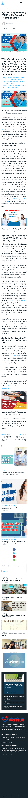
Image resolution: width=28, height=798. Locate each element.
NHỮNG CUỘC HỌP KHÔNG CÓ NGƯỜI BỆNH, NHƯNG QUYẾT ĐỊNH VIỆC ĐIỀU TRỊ (12, 579)
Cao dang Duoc (15, 355)
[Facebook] (14, 549)
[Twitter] (14, 553)
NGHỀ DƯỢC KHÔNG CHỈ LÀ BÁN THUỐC (11, 597)
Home (2, 8)
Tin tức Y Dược (4, 577)
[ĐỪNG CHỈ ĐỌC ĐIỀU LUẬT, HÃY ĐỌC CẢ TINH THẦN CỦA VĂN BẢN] (14, 625)
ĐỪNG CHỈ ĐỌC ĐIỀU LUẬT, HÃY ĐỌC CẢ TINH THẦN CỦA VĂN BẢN (13, 615)
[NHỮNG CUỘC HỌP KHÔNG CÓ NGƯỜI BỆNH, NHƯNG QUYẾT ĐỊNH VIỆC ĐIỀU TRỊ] (14, 589)
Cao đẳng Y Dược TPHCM (17, 300)
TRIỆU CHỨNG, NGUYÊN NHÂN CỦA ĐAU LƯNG (14, 702)
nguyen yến (8, 687)
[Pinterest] (14, 556)
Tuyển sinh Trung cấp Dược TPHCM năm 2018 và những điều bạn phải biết (21, 438)
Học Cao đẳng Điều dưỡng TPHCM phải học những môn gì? (14, 82)
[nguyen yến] (4, 23)
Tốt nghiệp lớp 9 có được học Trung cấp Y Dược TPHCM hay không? (6, 438)
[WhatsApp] (14, 560)
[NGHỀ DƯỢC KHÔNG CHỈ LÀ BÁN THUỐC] (14, 606)
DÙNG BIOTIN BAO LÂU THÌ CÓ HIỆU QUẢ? (13, 706)
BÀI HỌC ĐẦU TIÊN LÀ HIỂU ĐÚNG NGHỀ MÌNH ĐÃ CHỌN (13, 634)
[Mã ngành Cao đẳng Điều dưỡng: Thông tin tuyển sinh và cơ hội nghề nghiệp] (14, 456)
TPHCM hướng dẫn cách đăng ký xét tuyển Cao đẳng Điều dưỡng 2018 (13, 78)
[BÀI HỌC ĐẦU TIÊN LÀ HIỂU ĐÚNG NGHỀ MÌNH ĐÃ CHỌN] (14, 644)
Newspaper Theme (10, 795)
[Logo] (2, 3)
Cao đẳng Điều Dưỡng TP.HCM (11, 8)
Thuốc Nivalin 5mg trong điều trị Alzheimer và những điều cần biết (14, 685)
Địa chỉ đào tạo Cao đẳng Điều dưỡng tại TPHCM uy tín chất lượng (14, 86)
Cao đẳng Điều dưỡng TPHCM (11, 129)
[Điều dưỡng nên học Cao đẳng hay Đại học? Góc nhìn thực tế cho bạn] (14, 491)
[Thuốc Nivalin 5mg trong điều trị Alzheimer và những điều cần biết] (14, 678)
